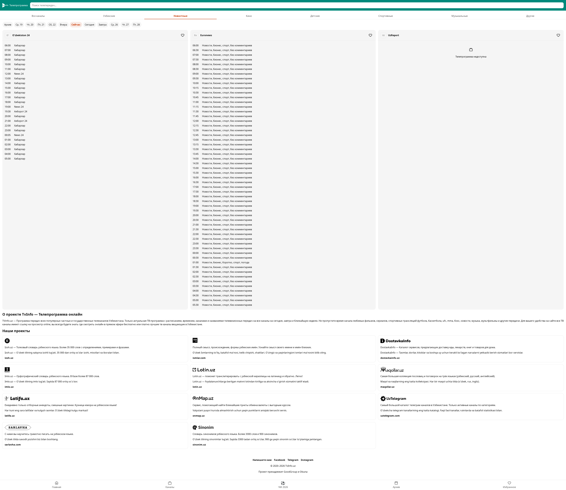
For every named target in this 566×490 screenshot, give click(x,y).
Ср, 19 (19, 24)
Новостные (180, 16)
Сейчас (75, 24)
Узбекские (109, 16)
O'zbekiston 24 (21, 35)
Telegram (293, 460)
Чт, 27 (125, 24)
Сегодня (89, 24)
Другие (530, 16)
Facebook (279, 460)
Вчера (63, 24)
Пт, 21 (41, 24)
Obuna (303, 471)
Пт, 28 (136, 24)
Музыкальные (459, 16)
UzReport (393, 35)
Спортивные (385, 16)
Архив (7, 24)
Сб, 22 (52, 24)
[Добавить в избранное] (183, 35)
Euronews (206, 35)
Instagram (307, 460)
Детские (315, 16)
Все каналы (38, 16)
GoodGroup (290, 471)
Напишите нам (262, 460)
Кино (249, 16)
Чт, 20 (30, 24)
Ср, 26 (114, 24)
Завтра (103, 24)
